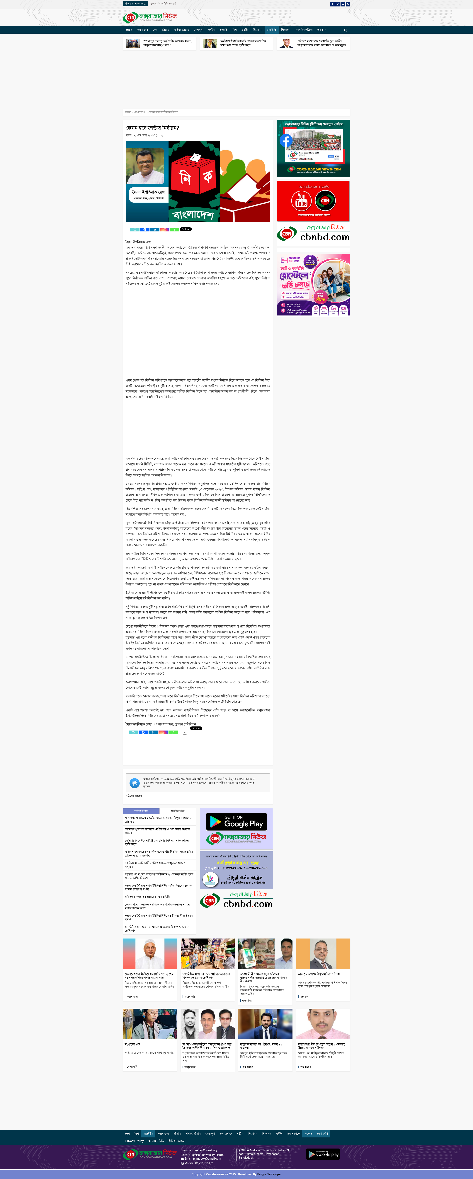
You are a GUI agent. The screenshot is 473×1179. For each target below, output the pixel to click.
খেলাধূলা (198, 30)
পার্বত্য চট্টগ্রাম (181, 30)
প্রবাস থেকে (293, 1133)
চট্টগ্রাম (165, 30)
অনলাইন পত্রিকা (304, 30)
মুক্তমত (304, 996)
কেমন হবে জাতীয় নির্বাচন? (152, 128)
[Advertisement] (111, 81)
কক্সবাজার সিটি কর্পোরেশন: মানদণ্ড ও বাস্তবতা (261, 1046)
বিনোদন (257, 30)
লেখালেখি (139, 112)
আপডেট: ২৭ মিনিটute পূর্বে (164, 3)
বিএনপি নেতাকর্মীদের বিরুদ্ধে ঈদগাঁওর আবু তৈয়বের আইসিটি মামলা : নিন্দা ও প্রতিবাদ (207, 1046)
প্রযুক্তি (244, 30)
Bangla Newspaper (269, 1174)
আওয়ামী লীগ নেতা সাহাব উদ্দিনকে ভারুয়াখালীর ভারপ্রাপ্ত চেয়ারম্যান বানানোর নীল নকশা (263, 977)
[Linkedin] (154, 229)
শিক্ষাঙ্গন (285, 30)
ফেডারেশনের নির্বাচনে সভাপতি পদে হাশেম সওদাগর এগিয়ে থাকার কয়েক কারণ (149, 976)
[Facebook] (144, 229)
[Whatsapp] (174, 229)
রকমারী (224, 30)
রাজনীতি (271, 30)
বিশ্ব (234, 30)
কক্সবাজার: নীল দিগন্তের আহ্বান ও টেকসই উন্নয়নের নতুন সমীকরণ (321, 1046)
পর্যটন (211, 30)
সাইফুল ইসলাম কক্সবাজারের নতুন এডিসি (147, 897)
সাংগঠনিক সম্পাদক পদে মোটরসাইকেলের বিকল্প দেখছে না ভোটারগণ (206, 976)
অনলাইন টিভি (156, 1141)
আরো (320, 30)
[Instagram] (164, 229)
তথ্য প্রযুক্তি (226, 1133)
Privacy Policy (134, 1141)
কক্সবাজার (142, 30)
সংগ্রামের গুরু (133, 1044)
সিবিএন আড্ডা (177, 1141)
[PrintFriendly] (134, 229)
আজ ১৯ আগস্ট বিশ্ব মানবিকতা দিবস (319, 974)
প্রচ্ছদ (129, 30)
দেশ (155, 30)
